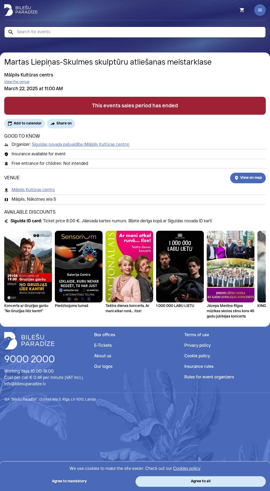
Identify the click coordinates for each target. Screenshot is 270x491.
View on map (251, 178)
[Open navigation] (260, 10)
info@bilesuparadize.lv (25, 384)
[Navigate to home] (29, 340)
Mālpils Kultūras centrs (33, 190)
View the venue (17, 82)
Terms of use (196, 335)
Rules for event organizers (209, 377)
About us (102, 356)
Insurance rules (199, 367)
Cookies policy (186, 469)
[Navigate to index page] (20, 10)
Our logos (103, 367)
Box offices (104, 335)
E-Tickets (103, 346)
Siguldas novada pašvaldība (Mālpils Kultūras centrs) (80, 145)
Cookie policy (197, 356)
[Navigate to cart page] (235, 10)
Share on (64, 123)
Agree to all (201, 481)
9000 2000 (29, 359)
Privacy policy (197, 346)
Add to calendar (28, 123)
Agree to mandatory (69, 481)
